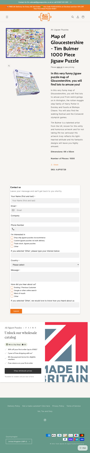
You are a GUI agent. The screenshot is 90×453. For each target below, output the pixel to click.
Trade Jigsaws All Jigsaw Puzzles (66, 443)
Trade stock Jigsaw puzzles (25, 243)
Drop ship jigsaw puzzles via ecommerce (29, 238)
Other (16, 246)
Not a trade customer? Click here (36, 406)
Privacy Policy (58, 406)
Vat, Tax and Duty (45, 411)
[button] (7, 17)
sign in (59, 67)
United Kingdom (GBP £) (17, 441)
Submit (16, 311)
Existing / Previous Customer (25, 287)
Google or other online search (25, 290)
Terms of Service (74, 406)
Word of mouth (19, 293)
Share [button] (56, 165)
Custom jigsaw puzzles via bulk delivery (29, 241)
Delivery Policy (14, 406)
